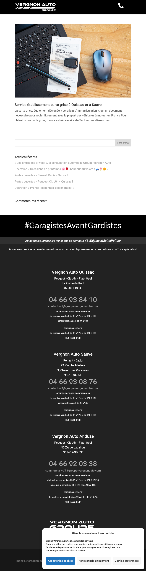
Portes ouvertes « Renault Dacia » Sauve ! (41, 175)
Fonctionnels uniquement (94, 560)
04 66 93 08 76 (73, 381)
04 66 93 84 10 (73, 299)
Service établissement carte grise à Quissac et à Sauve (58, 105)
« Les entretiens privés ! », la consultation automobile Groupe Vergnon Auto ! (63, 162)
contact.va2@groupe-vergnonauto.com (73, 388)
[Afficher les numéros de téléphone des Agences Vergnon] (121, 5)
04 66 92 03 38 (73, 463)
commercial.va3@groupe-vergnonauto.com (73, 470)
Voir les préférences (127, 560)
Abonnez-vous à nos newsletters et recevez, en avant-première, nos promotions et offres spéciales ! (73, 249)
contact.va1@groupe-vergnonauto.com (73, 306)
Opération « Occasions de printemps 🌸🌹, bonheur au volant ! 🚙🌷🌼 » (61, 169)
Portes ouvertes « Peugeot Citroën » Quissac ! (44, 181)
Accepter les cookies (60, 560)
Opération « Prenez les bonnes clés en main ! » (44, 187)
